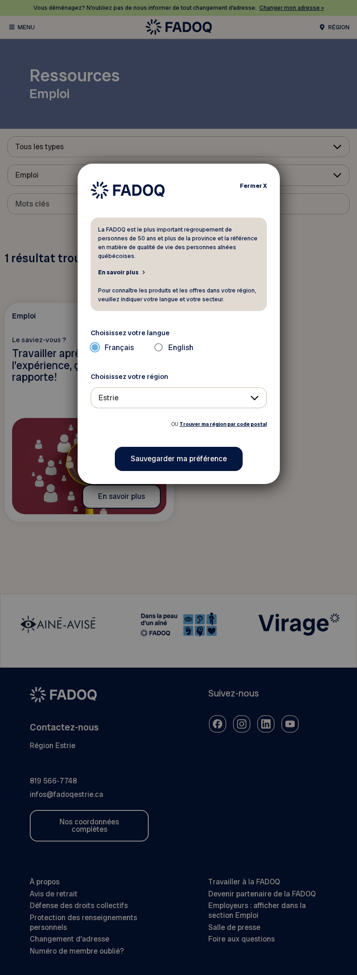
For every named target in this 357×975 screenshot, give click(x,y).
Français (119, 347)
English (180, 347)
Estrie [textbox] (109, 398)
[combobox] (179, 397)
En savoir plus (118, 272)
